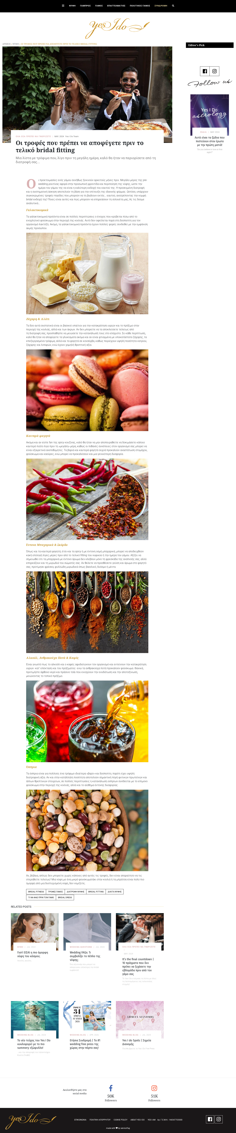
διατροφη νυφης (75, 891)
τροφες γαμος (55, 891)
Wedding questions (81, 947)
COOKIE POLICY (120, 1120)
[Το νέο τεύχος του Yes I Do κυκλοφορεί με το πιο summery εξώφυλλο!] (35, 1019)
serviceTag (125, 1128)
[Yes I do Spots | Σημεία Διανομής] (140, 1019)
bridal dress (65, 897)
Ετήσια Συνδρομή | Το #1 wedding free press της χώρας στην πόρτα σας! (85, 1044)
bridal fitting (96, 891)
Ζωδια (203, 132)
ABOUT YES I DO (137, 1120)
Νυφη (16, 43)
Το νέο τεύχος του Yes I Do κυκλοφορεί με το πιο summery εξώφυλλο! (33, 1044)
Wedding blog (25, 1035)
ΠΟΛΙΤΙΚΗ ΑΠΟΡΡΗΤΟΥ (100, 1120)
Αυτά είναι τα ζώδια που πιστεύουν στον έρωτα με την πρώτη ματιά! (210, 141)
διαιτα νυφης (115, 891)
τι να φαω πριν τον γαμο (41, 897)
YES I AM (151, 1120)
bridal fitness (36, 891)
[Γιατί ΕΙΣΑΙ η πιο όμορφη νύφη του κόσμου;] (35, 932)
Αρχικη (6, 43)
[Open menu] (63, 6)
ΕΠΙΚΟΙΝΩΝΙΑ (80, 1120)
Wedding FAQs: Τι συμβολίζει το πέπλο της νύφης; (85, 956)
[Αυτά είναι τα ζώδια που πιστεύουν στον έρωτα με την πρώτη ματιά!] (209, 115)
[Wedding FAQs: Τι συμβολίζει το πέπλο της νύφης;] (87, 932)
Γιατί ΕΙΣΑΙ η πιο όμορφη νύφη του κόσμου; (32, 954)
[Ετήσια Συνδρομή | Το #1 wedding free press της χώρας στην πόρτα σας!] (87, 1019)
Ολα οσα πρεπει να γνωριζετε (139, 947)
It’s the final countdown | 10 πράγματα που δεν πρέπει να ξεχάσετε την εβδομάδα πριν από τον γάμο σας (138, 966)
